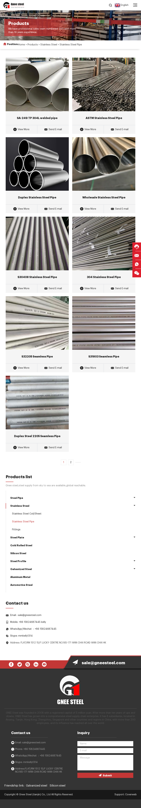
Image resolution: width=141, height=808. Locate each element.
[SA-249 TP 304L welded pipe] (37, 84)
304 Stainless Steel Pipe (104, 277)
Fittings (16, 529)
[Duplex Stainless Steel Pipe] (37, 164)
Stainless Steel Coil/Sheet (26, 514)
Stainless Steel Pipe (71, 45)
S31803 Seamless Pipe (103, 356)
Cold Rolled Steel (21, 545)
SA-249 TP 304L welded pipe (37, 118)
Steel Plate (17, 537)
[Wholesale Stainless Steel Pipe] (103, 164)
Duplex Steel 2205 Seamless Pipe (37, 436)
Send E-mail (55, 129)
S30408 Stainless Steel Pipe (37, 277)
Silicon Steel (18, 553)
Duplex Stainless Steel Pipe (37, 197)
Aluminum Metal (20, 577)
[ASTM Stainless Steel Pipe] (103, 84)
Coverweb (131, 794)
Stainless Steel (48, 45)
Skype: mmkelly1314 (21, 636)
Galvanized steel (36, 785)
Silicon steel (57, 785)
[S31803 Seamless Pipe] (103, 323)
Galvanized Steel (21, 569)
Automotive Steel (21, 585)
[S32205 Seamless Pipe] (37, 323)
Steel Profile (18, 561)
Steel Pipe (16, 498)
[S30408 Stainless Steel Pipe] (37, 243)
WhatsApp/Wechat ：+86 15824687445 (33, 629)
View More (23, 129)
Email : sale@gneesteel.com (25, 615)
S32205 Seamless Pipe (37, 356)
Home (21, 45)
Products (33, 45)
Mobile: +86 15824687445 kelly (28, 622)
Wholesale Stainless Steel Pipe (103, 197)
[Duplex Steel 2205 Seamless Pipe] (37, 402)
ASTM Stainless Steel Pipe (104, 118)
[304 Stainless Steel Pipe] (103, 243)
